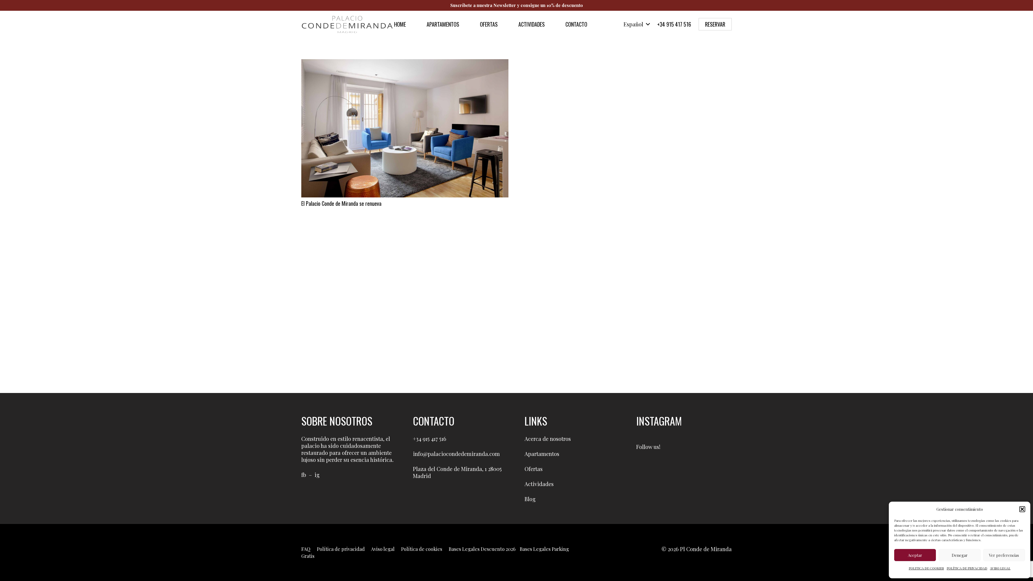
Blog (530, 498)
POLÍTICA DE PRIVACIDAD (967, 568)
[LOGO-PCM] (347, 24)
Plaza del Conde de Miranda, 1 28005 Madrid (457, 472)
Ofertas (534, 468)
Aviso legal (383, 549)
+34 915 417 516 (429, 438)
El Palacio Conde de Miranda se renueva (341, 203)
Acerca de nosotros (548, 438)
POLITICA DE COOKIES (926, 568)
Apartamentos (542, 453)
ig (317, 474)
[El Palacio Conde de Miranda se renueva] (404, 62)
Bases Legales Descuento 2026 (482, 549)
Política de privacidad (341, 549)
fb (303, 474)
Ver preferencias (1004, 555)
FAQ (305, 549)
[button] (1022, 509)
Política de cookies (421, 549)
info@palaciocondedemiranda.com (456, 453)
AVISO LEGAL (1000, 568)
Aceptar (915, 555)
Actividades (539, 483)
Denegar (960, 555)
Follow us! (648, 446)
